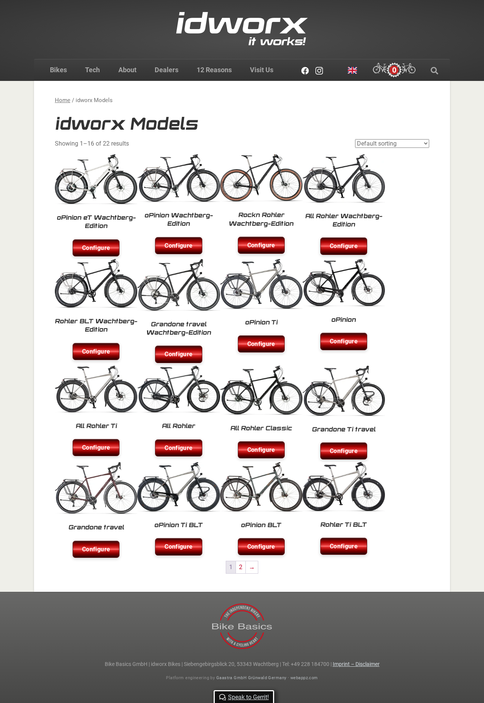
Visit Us (261, 70)
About (127, 70)
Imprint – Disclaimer (356, 664)
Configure (96, 247)
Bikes (58, 70)
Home (62, 100)
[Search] (434, 71)
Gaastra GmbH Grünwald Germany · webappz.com (267, 677)
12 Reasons (214, 70)
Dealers (166, 70)
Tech (92, 70)
